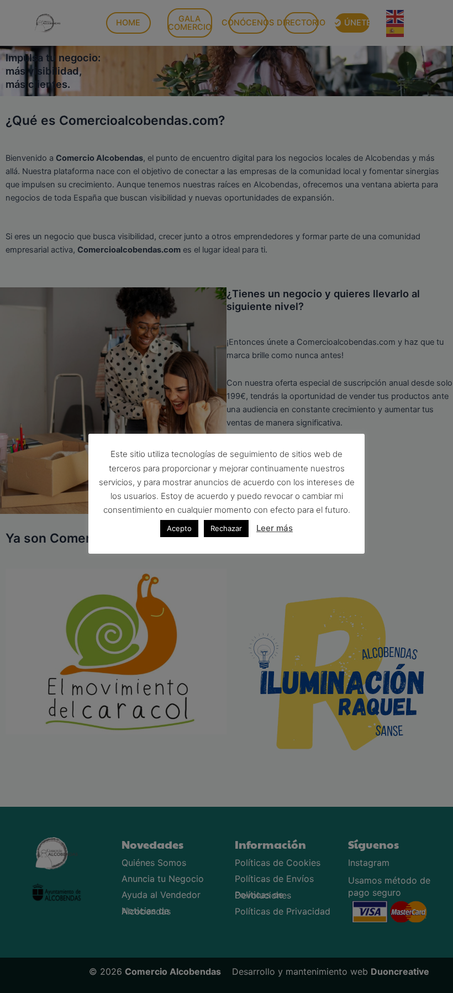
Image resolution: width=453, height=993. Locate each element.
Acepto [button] (179, 528)
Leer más (274, 528)
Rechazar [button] (226, 528)
